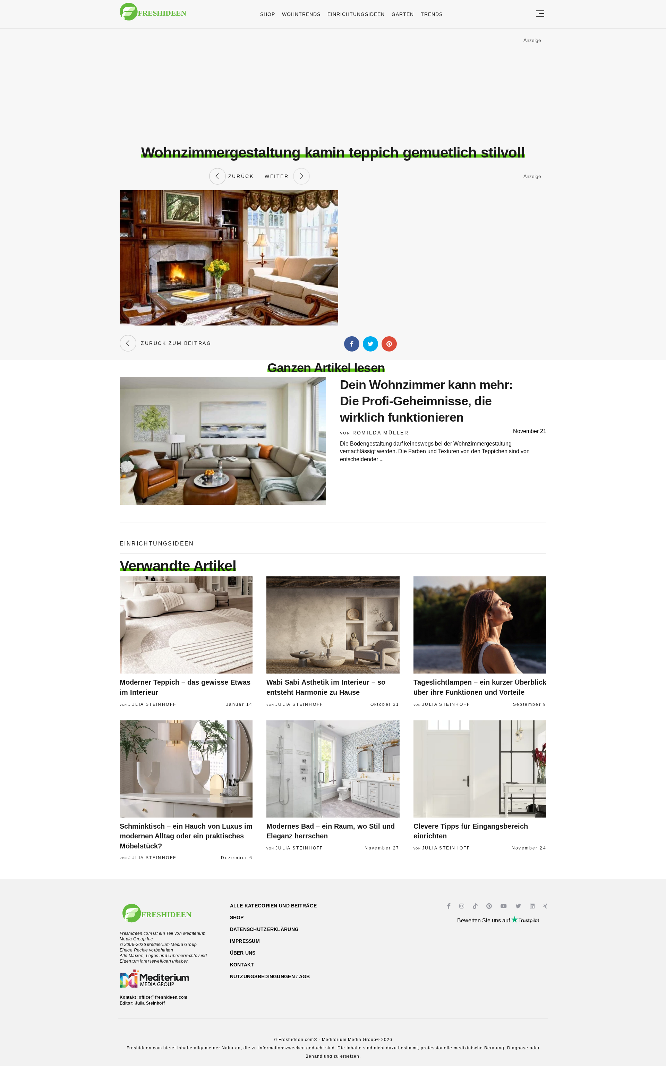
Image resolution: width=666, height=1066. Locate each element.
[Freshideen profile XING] (546, 906)
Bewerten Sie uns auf (484, 920)
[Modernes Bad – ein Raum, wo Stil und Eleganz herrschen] (332, 769)
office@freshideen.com (163, 997)
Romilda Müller (380, 432)
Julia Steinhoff (152, 704)
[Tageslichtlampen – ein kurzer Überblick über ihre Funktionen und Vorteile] (479, 625)
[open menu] (540, 14)
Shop (267, 14)
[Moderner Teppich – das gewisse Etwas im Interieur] (186, 625)
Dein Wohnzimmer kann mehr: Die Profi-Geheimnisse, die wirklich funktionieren (426, 401)
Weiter (279, 176)
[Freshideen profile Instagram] (462, 906)
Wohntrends (301, 14)
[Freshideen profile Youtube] (505, 906)
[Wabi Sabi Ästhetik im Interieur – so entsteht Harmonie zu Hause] (332, 625)
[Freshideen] (153, 15)
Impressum (245, 941)
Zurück (240, 176)
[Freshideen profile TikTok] (476, 906)
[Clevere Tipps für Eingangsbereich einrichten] (479, 769)
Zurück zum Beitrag (173, 343)
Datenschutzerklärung (264, 929)
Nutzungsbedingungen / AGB (270, 976)
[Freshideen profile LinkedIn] (533, 906)
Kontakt (242, 964)
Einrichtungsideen (356, 14)
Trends (432, 14)
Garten (403, 14)
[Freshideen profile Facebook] (449, 906)
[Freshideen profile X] (519, 906)
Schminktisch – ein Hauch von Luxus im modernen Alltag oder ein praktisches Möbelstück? (186, 836)
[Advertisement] (333, 86)
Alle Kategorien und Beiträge (273, 905)
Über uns (243, 953)
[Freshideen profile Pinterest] (490, 906)
